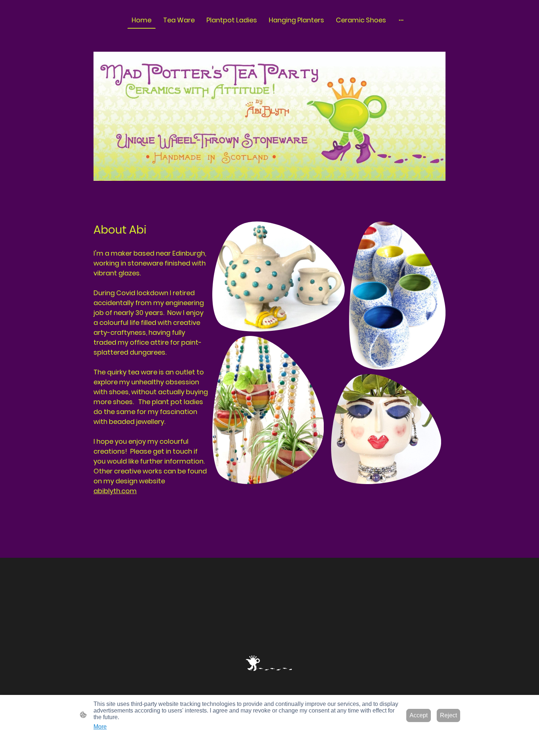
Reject (448, 715)
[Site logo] (269, 663)
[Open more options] (401, 20)
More (100, 727)
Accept (419, 715)
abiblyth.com (115, 490)
